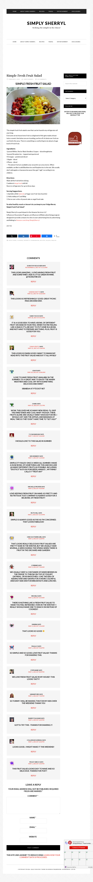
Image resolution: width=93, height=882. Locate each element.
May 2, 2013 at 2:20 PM (36, 538)
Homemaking (35, 240)
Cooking (20, 240)
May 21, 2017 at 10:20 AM (36, 293)
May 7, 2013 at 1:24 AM (36, 458)
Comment (33, 796)
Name (33, 817)
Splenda (21, 194)
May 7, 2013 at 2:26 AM (36, 436)
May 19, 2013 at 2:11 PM (36, 405)
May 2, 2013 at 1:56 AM (36, 626)
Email (33, 827)
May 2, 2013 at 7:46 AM (36, 567)
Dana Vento (34, 346)
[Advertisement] (46, 61)
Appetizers (12, 240)
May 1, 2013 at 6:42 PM (36, 742)
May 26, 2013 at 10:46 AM (36, 372)
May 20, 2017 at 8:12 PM (36, 317)
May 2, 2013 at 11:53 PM (36, 514)
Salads (48, 240)
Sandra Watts (34, 292)
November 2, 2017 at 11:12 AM (36, 267)
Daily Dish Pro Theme (38, 869)
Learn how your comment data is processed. (40, 856)
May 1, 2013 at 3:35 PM (36, 763)
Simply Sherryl (46, 23)
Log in (73, 869)
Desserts (27, 240)
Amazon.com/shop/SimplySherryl (28, 220)
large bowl (18, 183)
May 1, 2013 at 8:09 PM (36, 672)
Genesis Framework (54, 869)
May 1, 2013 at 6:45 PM (36, 720)
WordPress (66, 869)
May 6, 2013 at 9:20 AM (36, 488)
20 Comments (41, 79)
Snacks (53, 240)
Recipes (42, 240)
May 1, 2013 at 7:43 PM (36, 696)
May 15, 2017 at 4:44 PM (36, 348)
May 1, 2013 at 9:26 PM (36, 648)
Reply (33, 281)
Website (33, 837)
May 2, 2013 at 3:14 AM (36, 597)
